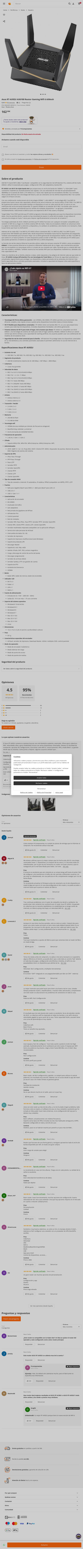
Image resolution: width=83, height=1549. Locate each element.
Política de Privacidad (44, 792)
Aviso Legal (59, 792)
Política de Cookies (26, 792)
